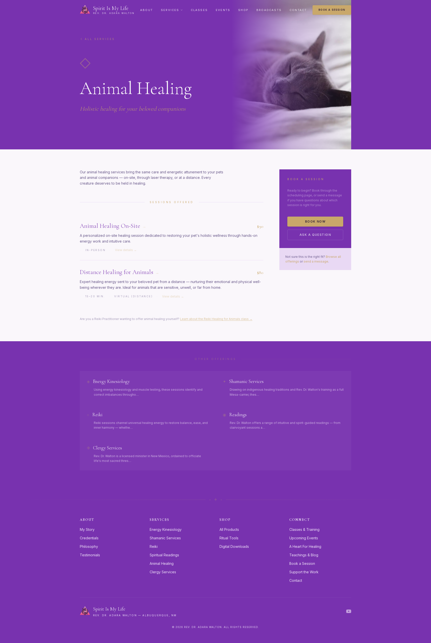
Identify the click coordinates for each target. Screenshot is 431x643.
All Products (229, 529)
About (146, 10)
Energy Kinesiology (166, 529)
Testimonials (90, 555)
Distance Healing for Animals (119, 272)
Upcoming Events (303, 538)
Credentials (89, 538)
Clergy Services (163, 572)
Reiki (154, 546)
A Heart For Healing (305, 546)
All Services (100, 38)
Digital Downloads (234, 546)
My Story (87, 529)
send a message (316, 261)
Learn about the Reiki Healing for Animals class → (216, 319)
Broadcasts (269, 10)
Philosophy (89, 546)
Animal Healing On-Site (113, 226)
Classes (199, 10)
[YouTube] (348, 611)
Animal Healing (162, 563)
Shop (243, 10)
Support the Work (304, 572)
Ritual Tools (228, 538)
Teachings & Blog (303, 555)
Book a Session (332, 9)
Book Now (315, 221)
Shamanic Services (165, 538)
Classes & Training (304, 529)
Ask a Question (315, 235)
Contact (298, 10)
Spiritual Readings (164, 555)
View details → (126, 250)
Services (170, 10)
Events (223, 10)
